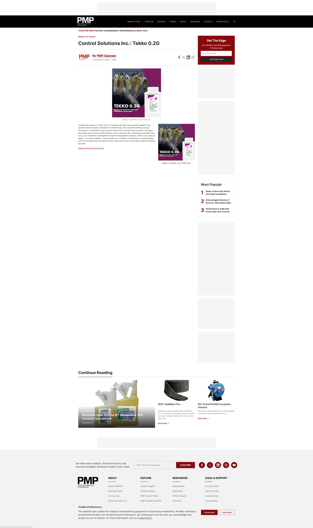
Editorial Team (115, 491)
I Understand (209, 512)
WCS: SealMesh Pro (169, 404)
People (173, 21)
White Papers (179, 496)
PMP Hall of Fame (149, 496)
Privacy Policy (212, 486)
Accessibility (211, 501)
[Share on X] (184, 57)
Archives (177, 501)
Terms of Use (211, 491)
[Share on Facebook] (179, 57)
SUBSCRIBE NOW (216, 59)
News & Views (133, 21)
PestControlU (223, 21)
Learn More (227, 512)
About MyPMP (115, 486)
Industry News (147, 491)
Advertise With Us (117, 501)
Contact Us (113, 496)
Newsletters (179, 486)
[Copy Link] (193, 57)
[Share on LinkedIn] (188, 57)
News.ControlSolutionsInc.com (91, 148)
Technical (149, 21)
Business (161, 21)
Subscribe (185, 465)
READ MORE (163, 423)
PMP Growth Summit (150, 501)
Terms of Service (16, 527)
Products (208, 21)
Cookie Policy (212, 496)
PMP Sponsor (106, 55)
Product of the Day (87, 37)
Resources (195, 21)
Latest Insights (147, 486)
